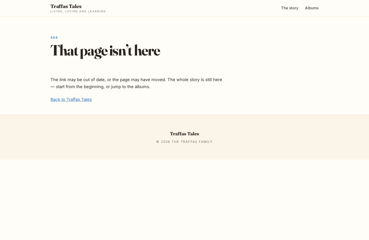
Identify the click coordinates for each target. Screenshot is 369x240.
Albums (312, 8)
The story (289, 8)
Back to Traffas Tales (71, 99)
